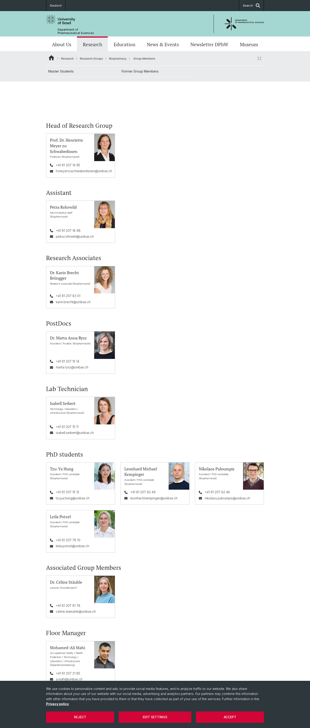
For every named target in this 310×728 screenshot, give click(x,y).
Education (124, 44)
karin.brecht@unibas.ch (73, 302)
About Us (61, 44)
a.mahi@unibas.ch (69, 679)
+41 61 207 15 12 (67, 492)
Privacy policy (57, 704)
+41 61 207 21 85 (68, 673)
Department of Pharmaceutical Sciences (76, 31)
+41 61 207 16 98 (68, 230)
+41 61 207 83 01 (68, 296)
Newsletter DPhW (209, 44)
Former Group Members (140, 71)
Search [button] (248, 5)
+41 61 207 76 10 (68, 540)
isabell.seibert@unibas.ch (75, 433)
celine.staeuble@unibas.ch (76, 611)
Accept (230, 717)
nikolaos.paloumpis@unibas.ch (227, 498)
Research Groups (91, 58)
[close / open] (259, 58)
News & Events (163, 44)
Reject (80, 717)
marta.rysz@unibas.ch (72, 367)
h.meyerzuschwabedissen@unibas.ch (84, 171)
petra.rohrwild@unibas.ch (75, 236)
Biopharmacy (118, 58)
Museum (249, 44)
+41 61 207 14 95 (68, 165)
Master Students (61, 71)
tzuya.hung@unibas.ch (72, 498)
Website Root (51, 57)
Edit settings (155, 717)
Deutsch (56, 5)
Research (92, 44)
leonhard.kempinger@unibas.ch (153, 498)
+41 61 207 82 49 (142, 492)
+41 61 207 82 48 (217, 492)
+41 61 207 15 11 (67, 427)
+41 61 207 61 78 (68, 605)
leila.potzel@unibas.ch (72, 546)
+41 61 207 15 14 (67, 361)
